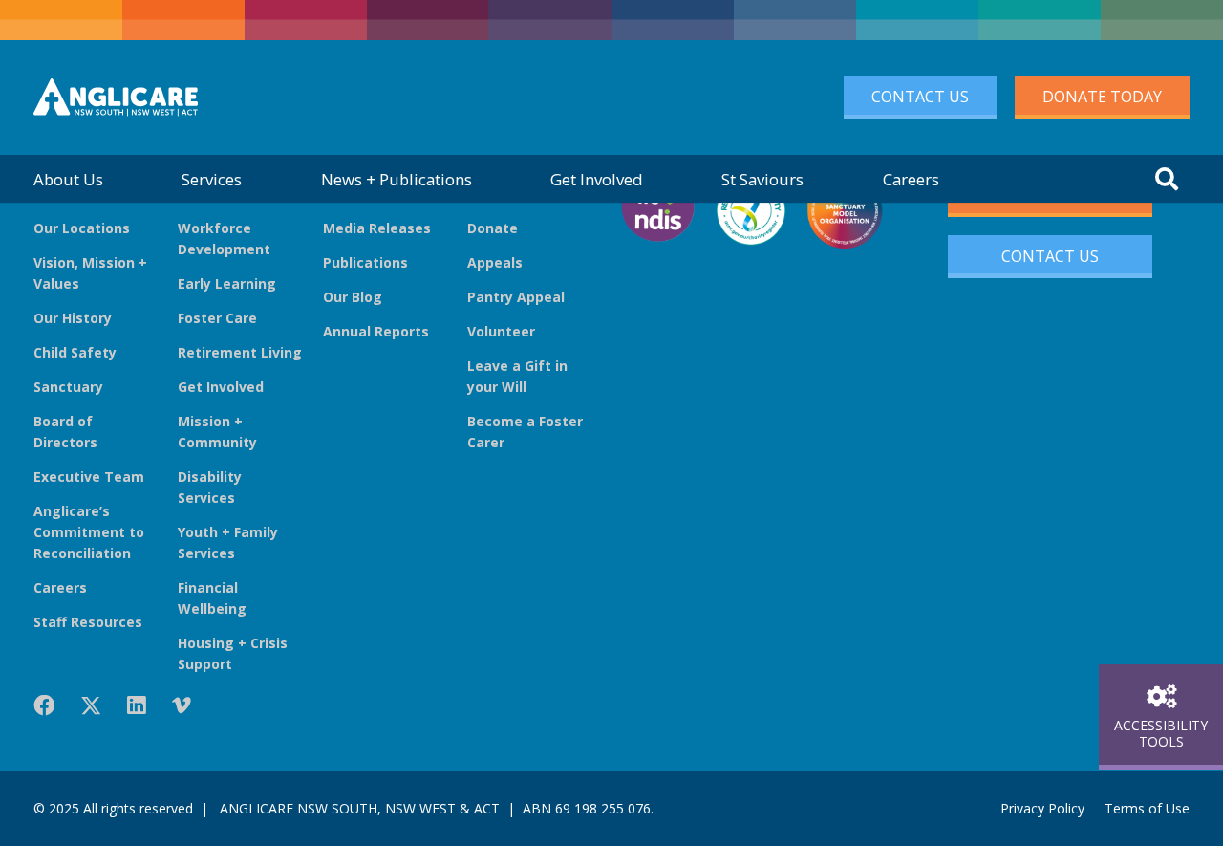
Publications (365, 262)
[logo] (115, 97)
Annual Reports (376, 331)
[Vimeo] (181, 705)
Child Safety (75, 352)
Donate (492, 228)
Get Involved (221, 387)
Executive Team (88, 476)
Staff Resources (87, 622)
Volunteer (501, 331)
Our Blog (352, 297)
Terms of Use (1147, 808)
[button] (1166, 178)
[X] (90, 706)
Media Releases (377, 228)
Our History (72, 318)
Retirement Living (240, 352)
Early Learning (227, 283)
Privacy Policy (1042, 808)
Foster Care (217, 318)
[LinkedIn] (136, 705)
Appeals (495, 262)
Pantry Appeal (516, 297)
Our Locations (81, 228)
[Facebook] (43, 705)
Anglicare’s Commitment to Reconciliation (88, 532)
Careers (60, 587)
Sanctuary (68, 387)
